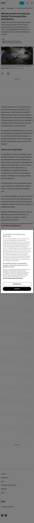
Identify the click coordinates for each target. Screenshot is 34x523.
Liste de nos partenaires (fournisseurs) (13, 278)
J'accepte (17, 289)
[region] (17, 261)
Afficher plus (17, 284)
